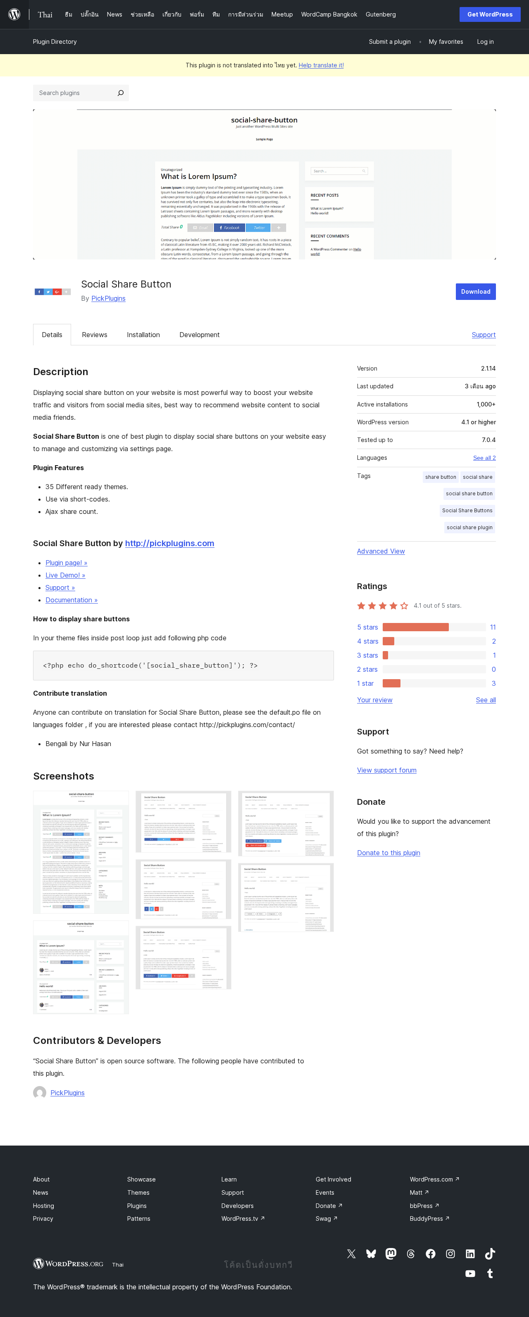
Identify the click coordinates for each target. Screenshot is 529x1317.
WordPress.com (435, 1179)
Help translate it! (321, 65)
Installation (143, 334)
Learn (229, 1179)
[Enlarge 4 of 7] (220, 870)
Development (199, 334)
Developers (238, 1205)
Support (484, 334)
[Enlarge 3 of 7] (220, 802)
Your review (375, 700)
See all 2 (484, 457)
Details (52, 334)
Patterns (138, 1218)
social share (478, 477)
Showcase (141, 1179)
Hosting (43, 1205)
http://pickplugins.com (169, 543)
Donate (329, 1205)
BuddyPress (430, 1218)
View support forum (387, 770)
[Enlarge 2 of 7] (118, 931)
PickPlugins (108, 298)
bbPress (425, 1205)
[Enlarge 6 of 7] (323, 802)
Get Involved (333, 1179)
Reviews (94, 334)
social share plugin (470, 527)
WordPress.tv (243, 1218)
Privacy (43, 1218)
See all (486, 700)
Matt (419, 1192)
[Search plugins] (120, 93)
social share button (469, 493)
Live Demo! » (65, 575)
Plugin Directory (55, 41)
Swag (327, 1218)
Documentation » (71, 600)
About (41, 1179)
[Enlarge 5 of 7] (220, 937)
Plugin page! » (66, 563)
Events (325, 1192)
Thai (118, 1264)
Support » (60, 587)
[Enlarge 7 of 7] (323, 874)
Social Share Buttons (467, 510)
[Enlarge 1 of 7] (118, 802)
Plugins (137, 1205)
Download (476, 291)
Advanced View (381, 551)
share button (440, 477)
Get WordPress (490, 14)
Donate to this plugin (388, 853)
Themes (138, 1192)
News (40, 1192)
